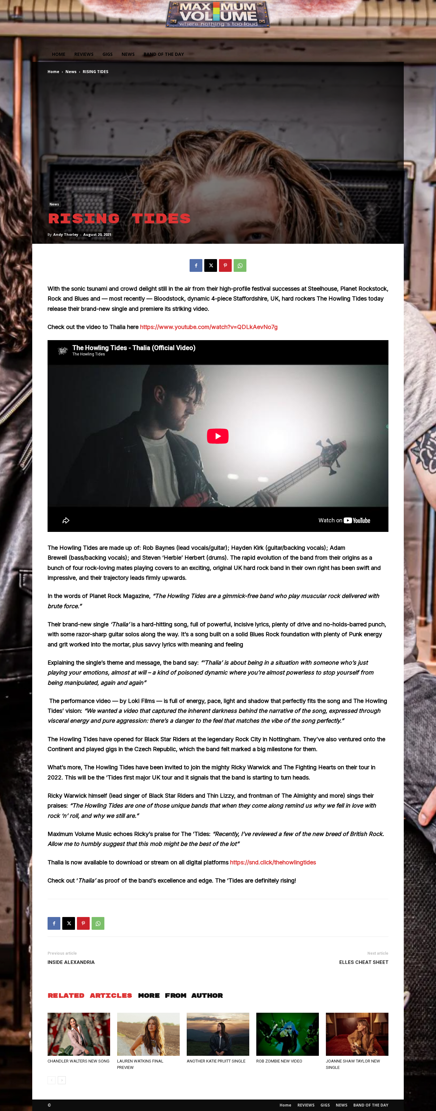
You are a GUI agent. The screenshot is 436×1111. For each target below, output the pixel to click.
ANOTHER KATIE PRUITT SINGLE (216, 1061)
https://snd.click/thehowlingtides (273, 862)
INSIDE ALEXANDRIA (71, 962)
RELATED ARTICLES (90, 996)
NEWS (128, 54)
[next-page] (62, 1080)
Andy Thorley (65, 234)
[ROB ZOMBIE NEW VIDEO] (287, 1034)
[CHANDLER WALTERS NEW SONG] (79, 1034)
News (71, 71)
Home (58, 54)
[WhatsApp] (240, 265)
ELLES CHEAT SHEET (363, 962)
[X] (210, 265)
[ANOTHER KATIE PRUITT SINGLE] (218, 1034)
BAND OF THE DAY (164, 54)
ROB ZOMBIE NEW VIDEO (279, 1061)
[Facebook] (196, 265)
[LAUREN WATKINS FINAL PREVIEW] (148, 1034)
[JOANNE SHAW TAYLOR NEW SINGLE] (357, 1034)
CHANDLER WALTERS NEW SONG (78, 1061)
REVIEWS (84, 54)
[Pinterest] (225, 265)
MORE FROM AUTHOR (180, 996)
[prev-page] (52, 1080)
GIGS (107, 54)
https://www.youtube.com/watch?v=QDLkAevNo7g (209, 327)
